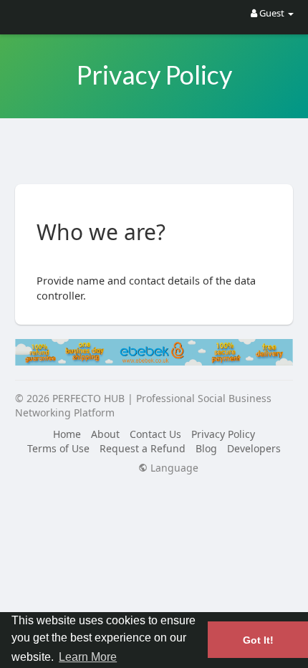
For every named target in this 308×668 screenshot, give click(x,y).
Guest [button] (272, 12)
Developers (254, 448)
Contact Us (155, 434)
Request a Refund (143, 448)
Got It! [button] (258, 640)
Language (173, 468)
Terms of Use (58, 448)
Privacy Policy (223, 434)
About (105, 434)
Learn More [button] (88, 657)
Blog (206, 448)
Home (67, 434)
